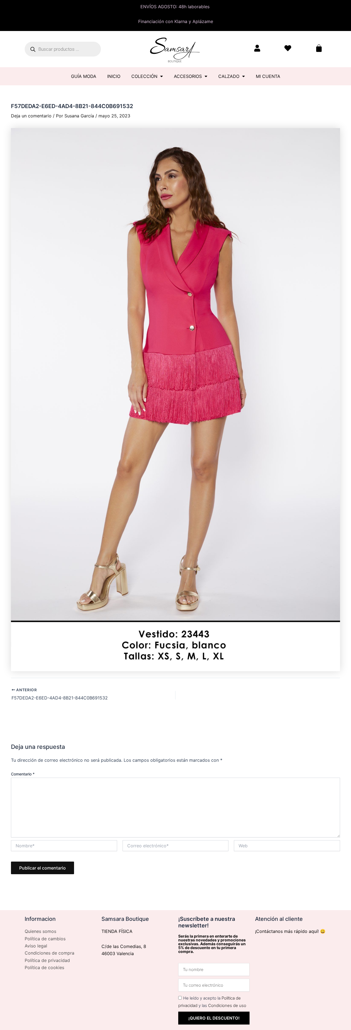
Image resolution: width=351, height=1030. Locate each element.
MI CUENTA (268, 76)
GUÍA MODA (83, 76)
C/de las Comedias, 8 (123, 946)
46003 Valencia (117, 953)
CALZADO (228, 76)
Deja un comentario (31, 115)
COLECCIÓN (144, 76)
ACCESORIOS (188, 76)
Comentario (23, 774)
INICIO (113, 76)
